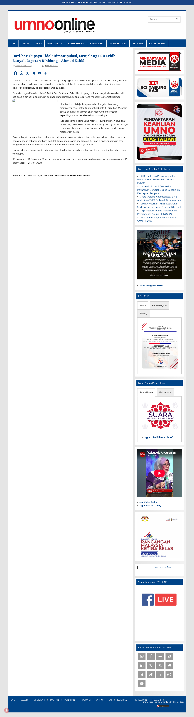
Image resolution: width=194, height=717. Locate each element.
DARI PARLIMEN (118, 43)
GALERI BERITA (157, 43)
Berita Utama (51, 65)
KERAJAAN (122, 700)
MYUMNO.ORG (111, 2)
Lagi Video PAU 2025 (149, 505)
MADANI (156, 700)
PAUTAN (54, 700)
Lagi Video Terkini (148, 502)
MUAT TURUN (54, 43)
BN (110, 700)
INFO (39, 43)
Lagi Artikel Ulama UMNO (158, 437)
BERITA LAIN (97, 43)
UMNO (99, 700)
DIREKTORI (39, 700)
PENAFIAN (69, 700)
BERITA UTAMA (76, 43)
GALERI (24, 700)
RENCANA (138, 43)
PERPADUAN (140, 700)
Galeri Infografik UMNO (151, 285)
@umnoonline (163, 567)
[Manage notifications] (6, 710)
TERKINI (25, 43)
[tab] (142, 305)
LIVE (12, 43)
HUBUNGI (85, 700)
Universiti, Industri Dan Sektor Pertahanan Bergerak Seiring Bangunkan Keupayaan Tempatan (158, 190)
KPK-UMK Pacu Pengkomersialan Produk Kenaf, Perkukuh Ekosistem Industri (156, 179)
